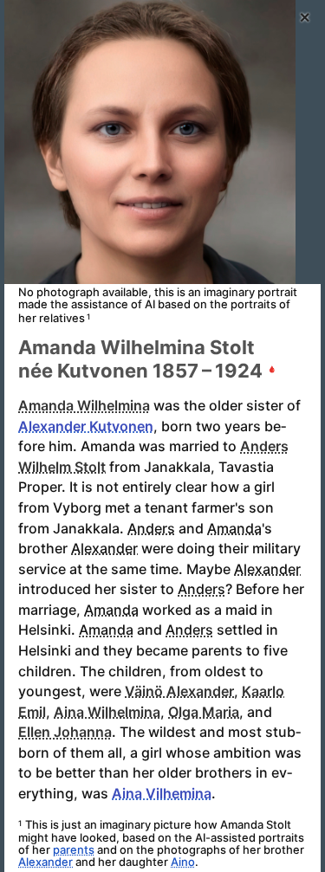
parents (73, 849)
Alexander (45, 862)
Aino (183, 862)
